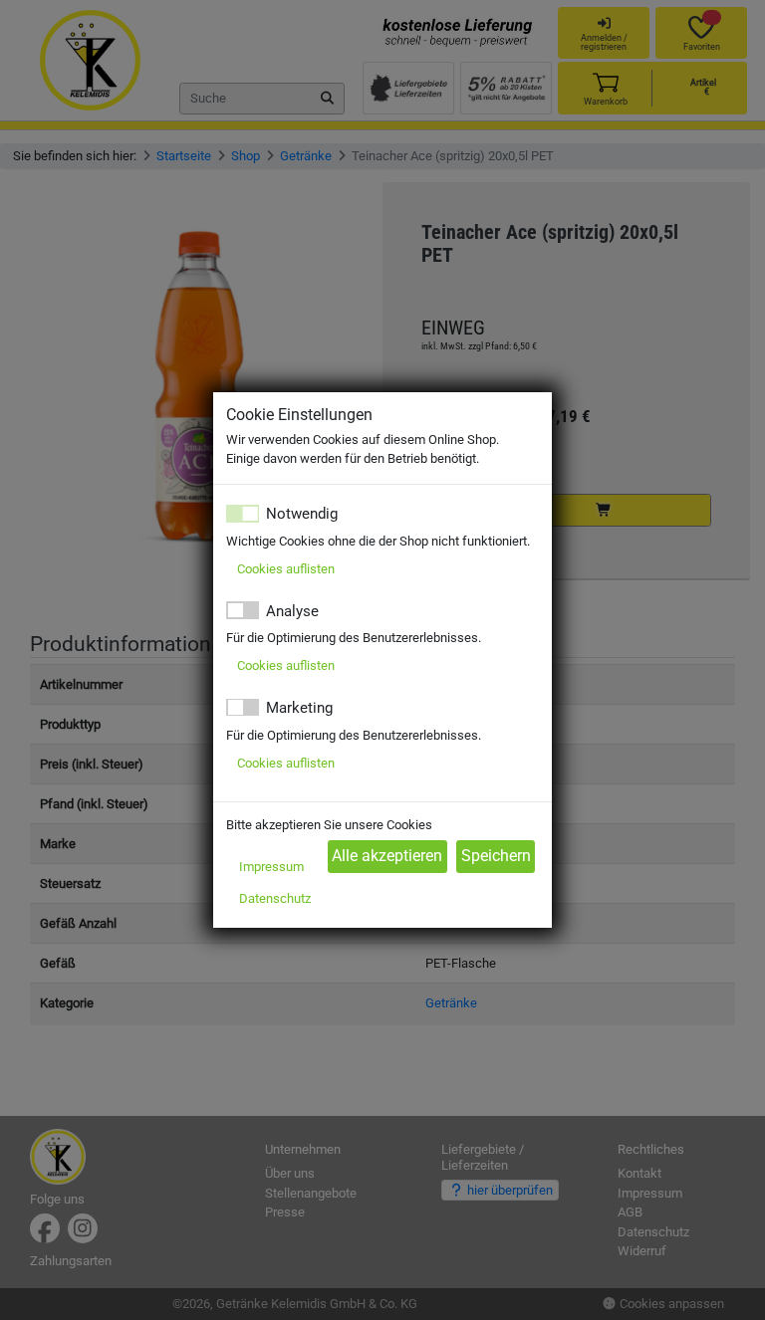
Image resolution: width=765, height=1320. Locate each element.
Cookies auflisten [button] (286, 568)
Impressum (271, 866)
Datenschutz (275, 898)
